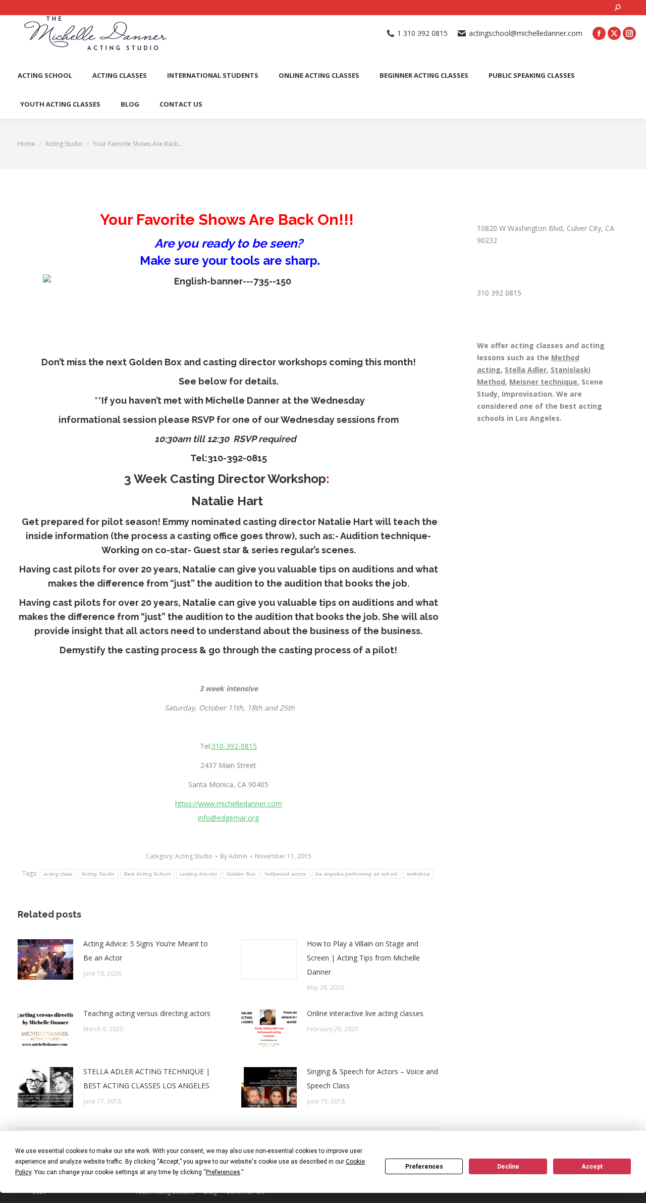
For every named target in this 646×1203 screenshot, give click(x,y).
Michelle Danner (242, 400)
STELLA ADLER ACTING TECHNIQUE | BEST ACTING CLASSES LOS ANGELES (146, 1078)
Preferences (424, 1166)
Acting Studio (193, 856)
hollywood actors (285, 874)
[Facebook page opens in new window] (599, 33)
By (233, 856)
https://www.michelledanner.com (228, 803)
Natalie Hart (227, 501)
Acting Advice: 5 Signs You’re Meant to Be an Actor (145, 951)
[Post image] (45, 959)
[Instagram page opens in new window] (629, 33)
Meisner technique (543, 382)
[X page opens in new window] (614, 33)
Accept (592, 1166)
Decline (508, 1166)
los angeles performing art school (356, 874)
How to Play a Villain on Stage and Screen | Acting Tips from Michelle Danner (363, 958)
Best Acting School (147, 874)
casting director (199, 874)
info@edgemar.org (228, 818)
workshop (418, 874)
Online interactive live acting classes (365, 1013)
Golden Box (155, 362)
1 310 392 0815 (422, 33)
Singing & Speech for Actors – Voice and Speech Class (372, 1078)
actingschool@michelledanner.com (525, 33)
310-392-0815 (237, 458)
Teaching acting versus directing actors (146, 1013)
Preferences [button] (223, 1172)
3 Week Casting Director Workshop (225, 478)
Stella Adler (526, 369)
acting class (58, 874)
